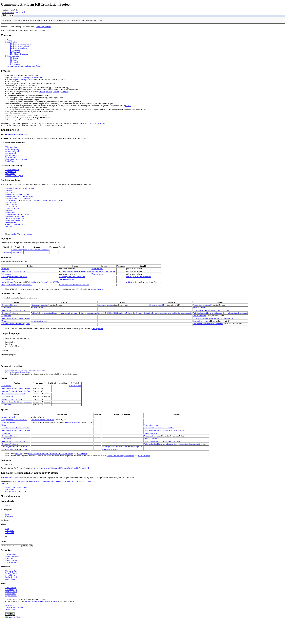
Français (49, 92)
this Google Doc (137, 447)
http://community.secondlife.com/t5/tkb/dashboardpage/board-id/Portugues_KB (61, 468)
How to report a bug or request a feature (19, 196)
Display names (10, 157)
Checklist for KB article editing (15, 134)
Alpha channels (10, 153)
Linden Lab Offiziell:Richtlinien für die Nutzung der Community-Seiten (123, 313)
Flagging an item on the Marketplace (14, 420)
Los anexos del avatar (73, 422)
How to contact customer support (17, 194)
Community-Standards (106, 305)
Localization (9, 489)
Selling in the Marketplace (14, 218)
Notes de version (37, 308)
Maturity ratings (11, 204)
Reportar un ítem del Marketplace (42, 420)
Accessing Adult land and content (17, 214)
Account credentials (12, 151)
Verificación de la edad (110, 449)
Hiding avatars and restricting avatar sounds (16, 285)
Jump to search (20, 12)
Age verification (11, 206)
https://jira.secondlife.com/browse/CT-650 (48, 200)
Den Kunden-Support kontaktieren (103, 271)
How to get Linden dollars (14, 216)
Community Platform (43, 27)
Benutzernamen (97, 269)
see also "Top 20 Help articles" (22, 234)
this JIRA (25, 449)
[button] (2, 520)
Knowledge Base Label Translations (18, 198)
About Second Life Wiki (14, 607)
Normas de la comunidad (202, 305)
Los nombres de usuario (201, 321)
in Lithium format (144, 456)
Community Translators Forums (92, 123)
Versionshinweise (97, 274)
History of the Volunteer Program (17, 487)
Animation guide (11, 155)
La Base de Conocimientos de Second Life (208, 324)
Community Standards (9, 305)
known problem (97, 289)
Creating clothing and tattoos (15, 224)
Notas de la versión (199, 308)
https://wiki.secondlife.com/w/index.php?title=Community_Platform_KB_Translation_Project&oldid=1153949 (52, 481)
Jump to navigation (7, 12)
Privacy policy (10, 605)
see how (128, 106)
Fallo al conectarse (199, 316)
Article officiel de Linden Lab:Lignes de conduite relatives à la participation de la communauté (64, 313)
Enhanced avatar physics (14, 176)
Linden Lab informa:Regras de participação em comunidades (170, 313)
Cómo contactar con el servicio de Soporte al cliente (211, 310)
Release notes (10, 192)
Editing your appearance (14, 220)
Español (56, 92)
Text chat (8, 226)
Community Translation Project (16, 491)
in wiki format (82, 454)
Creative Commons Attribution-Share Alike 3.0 (40, 602)
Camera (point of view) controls (16, 159)
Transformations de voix (67, 279)
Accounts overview (12, 208)
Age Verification (11, 200)
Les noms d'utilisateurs (39, 321)
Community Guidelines (9, 313)
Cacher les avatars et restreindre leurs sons (74, 285)
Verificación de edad (133, 282)
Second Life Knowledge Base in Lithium (27, 78)
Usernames (9, 190)
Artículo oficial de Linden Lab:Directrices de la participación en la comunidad (220, 313)
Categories (4, 483)
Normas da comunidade (157, 305)
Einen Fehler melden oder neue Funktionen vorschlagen (25, 370)
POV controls (10, 174)
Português (64, 92)
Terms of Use (10, 609)
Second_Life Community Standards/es (120, 456)
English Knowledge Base (22, 80)
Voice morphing (11, 147)
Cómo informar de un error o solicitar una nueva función (213, 318)
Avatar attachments (12, 149)
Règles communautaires (39, 305)
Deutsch (42, 92)
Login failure (10, 161)
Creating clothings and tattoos (11, 399)
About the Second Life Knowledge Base (19, 188)
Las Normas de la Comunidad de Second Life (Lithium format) (50, 454)
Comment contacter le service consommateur (75, 271)
